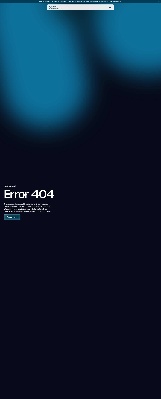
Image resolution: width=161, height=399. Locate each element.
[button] (159, 1)
